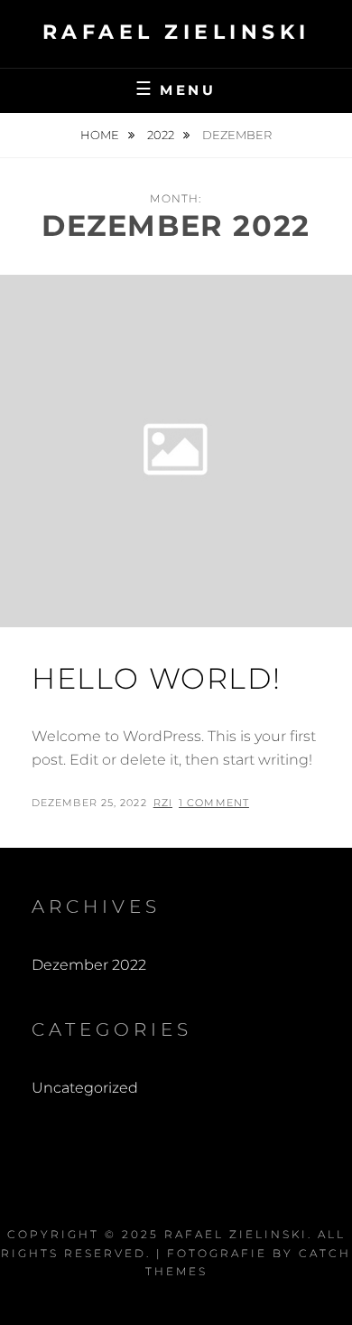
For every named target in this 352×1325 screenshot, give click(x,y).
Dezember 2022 (89, 964)
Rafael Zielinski (176, 32)
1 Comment (214, 802)
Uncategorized (85, 1087)
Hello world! (156, 678)
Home (101, 134)
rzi (162, 802)
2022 (162, 134)
